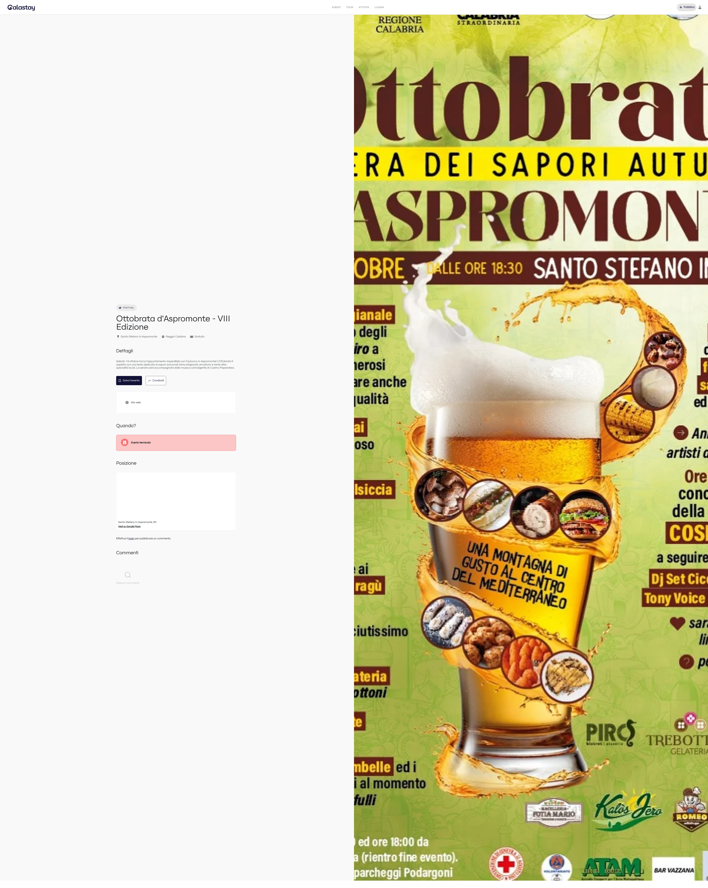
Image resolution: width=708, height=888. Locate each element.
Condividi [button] (158, 380)
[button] (686, 7)
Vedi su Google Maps (129, 526)
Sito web (136, 402)
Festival (128, 307)
